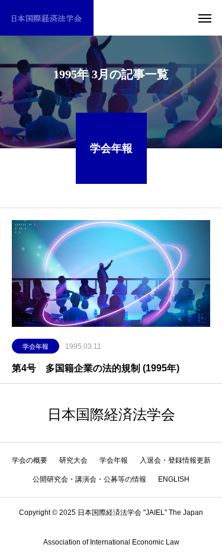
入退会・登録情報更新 (175, 460)
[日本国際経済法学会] (47, 18)
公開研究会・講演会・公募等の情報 (89, 479)
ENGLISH (173, 479)
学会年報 (35, 346)
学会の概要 (29, 460)
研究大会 (73, 460)
